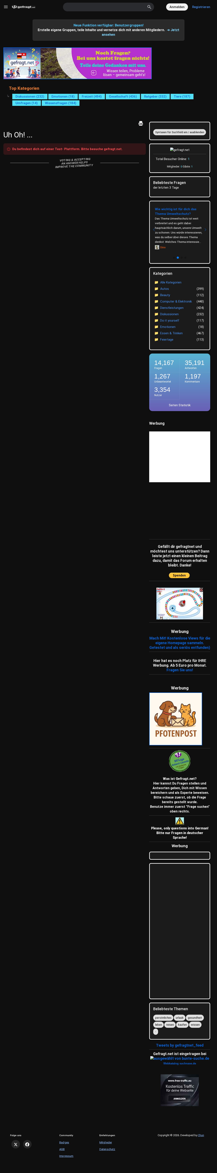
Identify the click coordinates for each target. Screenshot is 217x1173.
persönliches (163, 1017)
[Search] (149, 7)
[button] (174, 258)
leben (158, 1024)
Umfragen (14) (26, 103)
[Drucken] (140, 123)
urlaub (180, 1017)
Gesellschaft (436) (123, 96)
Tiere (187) (182, 96)
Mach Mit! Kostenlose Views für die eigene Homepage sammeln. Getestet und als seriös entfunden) (179, 643)
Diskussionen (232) (29, 96)
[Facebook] (27, 1144)
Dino (163, 247)
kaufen (182, 1024)
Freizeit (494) (92, 96)
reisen (170, 1024)
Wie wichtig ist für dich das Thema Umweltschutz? (175, 211)
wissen (195, 1024)
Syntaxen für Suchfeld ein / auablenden (179, 132)
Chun (201, 1135)
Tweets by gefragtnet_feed (179, 1045)
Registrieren (201, 7)
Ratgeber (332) (155, 96)
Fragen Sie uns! (180, 670)
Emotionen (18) (63, 96)
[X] (15, 1144)
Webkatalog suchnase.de (179, 1063)
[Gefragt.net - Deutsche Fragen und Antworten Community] (23, 7)
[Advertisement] (175, 509)
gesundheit (195, 1017)
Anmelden (177, 7)
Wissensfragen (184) (60, 103)
